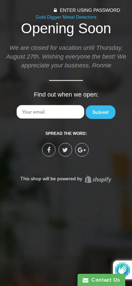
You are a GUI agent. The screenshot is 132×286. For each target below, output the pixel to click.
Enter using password (89, 10)
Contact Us (104, 280)
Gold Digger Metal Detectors (66, 17)
